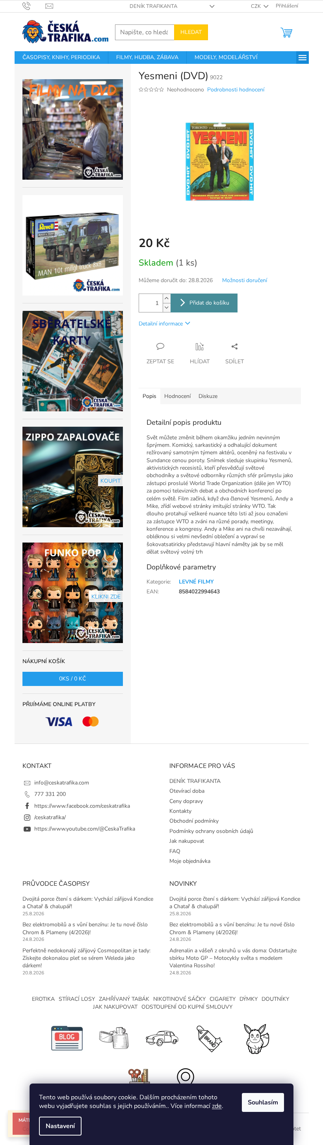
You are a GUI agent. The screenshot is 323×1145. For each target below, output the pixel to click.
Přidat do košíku (209, 303)
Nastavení (60, 1126)
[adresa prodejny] (185, 1081)
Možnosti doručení (244, 280)
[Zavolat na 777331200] (34, 5)
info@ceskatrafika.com (61, 782)
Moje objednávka (189, 861)
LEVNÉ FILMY (196, 582)
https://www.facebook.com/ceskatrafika (82, 806)
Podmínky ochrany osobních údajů (211, 831)
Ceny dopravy (186, 801)
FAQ (174, 851)
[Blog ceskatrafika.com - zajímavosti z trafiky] (67, 1037)
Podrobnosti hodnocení (235, 89)
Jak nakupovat (186, 841)
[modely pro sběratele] (161, 1037)
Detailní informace (161, 323)
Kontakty (180, 811)
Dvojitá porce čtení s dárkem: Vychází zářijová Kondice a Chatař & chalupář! (87, 902)
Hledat (191, 32)
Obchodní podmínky (194, 821)
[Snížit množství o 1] (167, 307)
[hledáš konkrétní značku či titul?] (208, 1037)
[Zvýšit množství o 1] (167, 298)
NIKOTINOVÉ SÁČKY (179, 999)
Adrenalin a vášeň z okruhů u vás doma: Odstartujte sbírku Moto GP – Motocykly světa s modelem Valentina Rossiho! (233, 958)
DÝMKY (248, 999)
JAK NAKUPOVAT (115, 1007)
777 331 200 (50, 794)
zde (217, 1106)
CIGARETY (223, 999)
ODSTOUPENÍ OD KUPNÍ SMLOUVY (186, 1007)
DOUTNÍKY (275, 999)
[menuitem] (61, 57)
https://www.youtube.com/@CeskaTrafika (84, 829)
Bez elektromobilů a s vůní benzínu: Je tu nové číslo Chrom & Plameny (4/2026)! (85, 928)
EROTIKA (43, 999)
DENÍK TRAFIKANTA (153, 6)
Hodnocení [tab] (177, 396)
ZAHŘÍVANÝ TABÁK (124, 999)
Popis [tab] (149, 396)
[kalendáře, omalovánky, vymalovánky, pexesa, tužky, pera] (138, 1081)
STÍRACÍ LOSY (77, 999)
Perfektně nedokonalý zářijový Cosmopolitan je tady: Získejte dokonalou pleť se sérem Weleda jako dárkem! (86, 958)
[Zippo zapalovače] (114, 1037)
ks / (72, 678)
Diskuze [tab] (208, 396)
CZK (256, 6)
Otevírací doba (186, 791)
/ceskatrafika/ (50, 817)
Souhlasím (263, 1102)
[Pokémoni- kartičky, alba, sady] (256, 1037)
